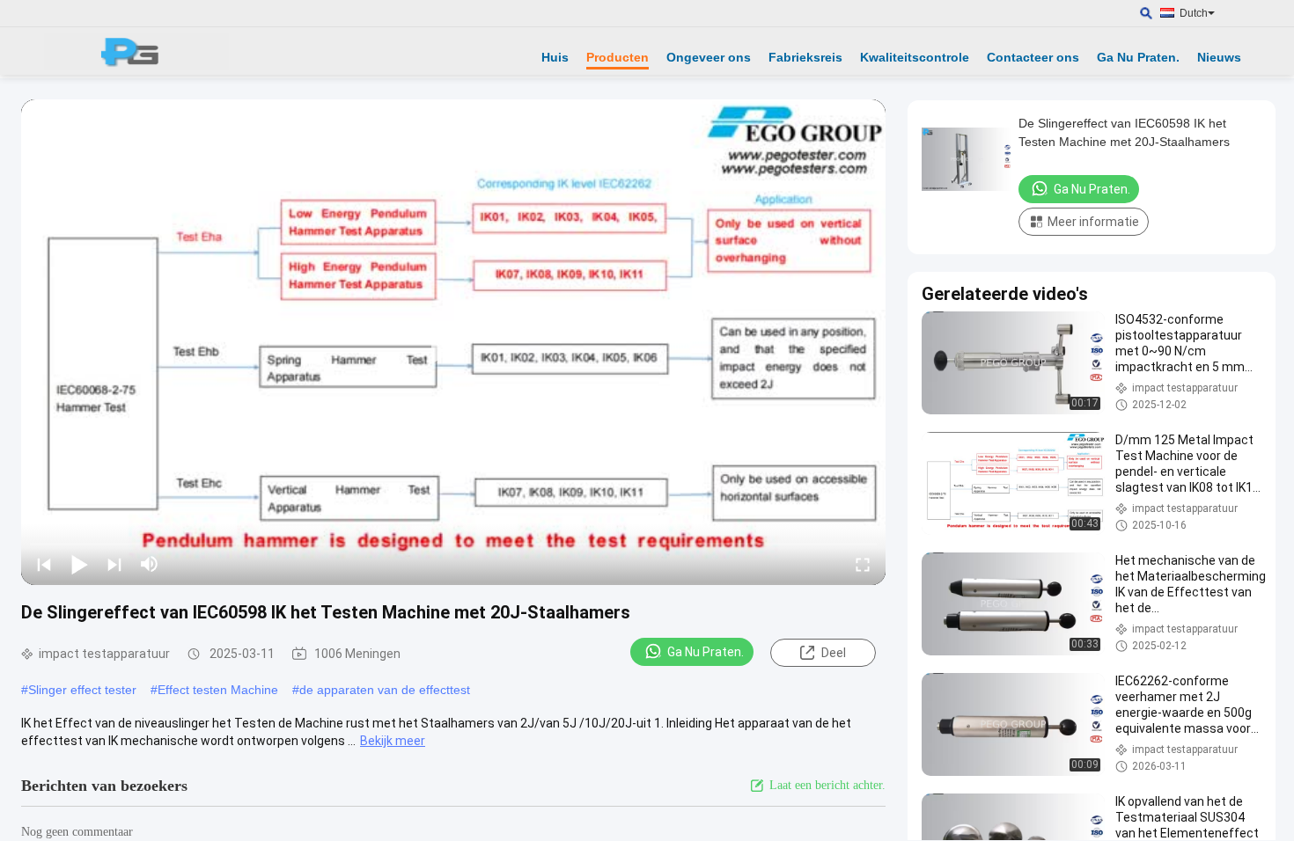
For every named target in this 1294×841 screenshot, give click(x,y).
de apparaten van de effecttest (384, 690)
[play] (453, 342)
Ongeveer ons (708, 57)
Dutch (1194, 13)
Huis (555, 57)
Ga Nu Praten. (1138, 57)
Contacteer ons (1033, 57)
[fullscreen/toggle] (862, 564)
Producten (617, 57)
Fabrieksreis (805, 57)
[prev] (44, 564)
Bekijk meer (392, 741)
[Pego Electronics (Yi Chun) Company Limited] (136, 51)
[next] (114, 564)
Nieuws (1219, 57)
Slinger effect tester (82, 690)
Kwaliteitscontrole (914, 57)
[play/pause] (79, 564)
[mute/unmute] (149, 564)
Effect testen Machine (218, 690)
